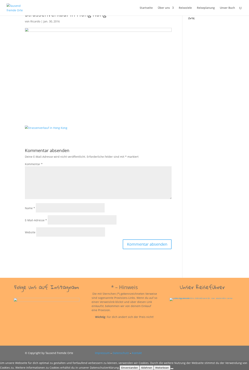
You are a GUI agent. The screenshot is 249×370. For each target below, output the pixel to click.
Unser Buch (227, 8)
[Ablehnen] (172, 368)
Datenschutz (121, 353)
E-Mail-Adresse (36, 220)
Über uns (164, 8)
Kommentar (34, 164)
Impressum (102, 353)
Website (30, 232)
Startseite (146, 8)
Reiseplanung (206, 8)
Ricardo (35, 21)
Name (30, 208)
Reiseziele (185, 8)
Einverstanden (129, 367)
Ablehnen (146, 367)
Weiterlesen (162, 367)
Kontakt (137, 353)
